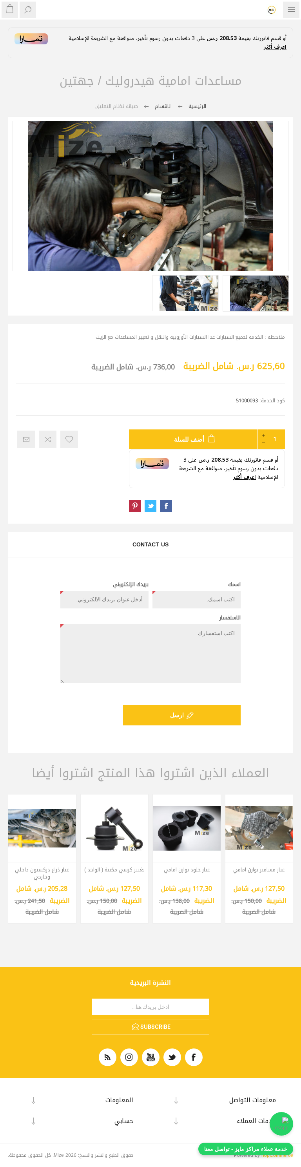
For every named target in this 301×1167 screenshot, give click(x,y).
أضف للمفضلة (69, 439)
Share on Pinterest (135, 506)
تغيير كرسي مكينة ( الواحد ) (114, 869)
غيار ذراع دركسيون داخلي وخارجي (42, 873)
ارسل (177, 715)
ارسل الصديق (26, 439)
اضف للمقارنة (47, 439)
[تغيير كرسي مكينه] (115, 828)
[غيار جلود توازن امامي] (187, 828)
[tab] (150, 544)
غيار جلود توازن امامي (187, 869)
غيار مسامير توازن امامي (259, 869)
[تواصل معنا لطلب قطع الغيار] (281, 1124)
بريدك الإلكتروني (131, 584)
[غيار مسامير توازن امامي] (259, 828)
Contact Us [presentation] (150, 544)
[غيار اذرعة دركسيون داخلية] (42, 828)
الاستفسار (230, 617)
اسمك (234, 584)
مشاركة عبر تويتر (150, 506)
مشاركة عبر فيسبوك (166, 506)
